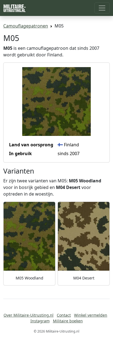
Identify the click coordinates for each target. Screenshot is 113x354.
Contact (64, 315)
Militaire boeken (68, 320)
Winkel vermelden (90, 315)
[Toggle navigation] (102, 7)
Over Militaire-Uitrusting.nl (28, 315)
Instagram (40, 320)
